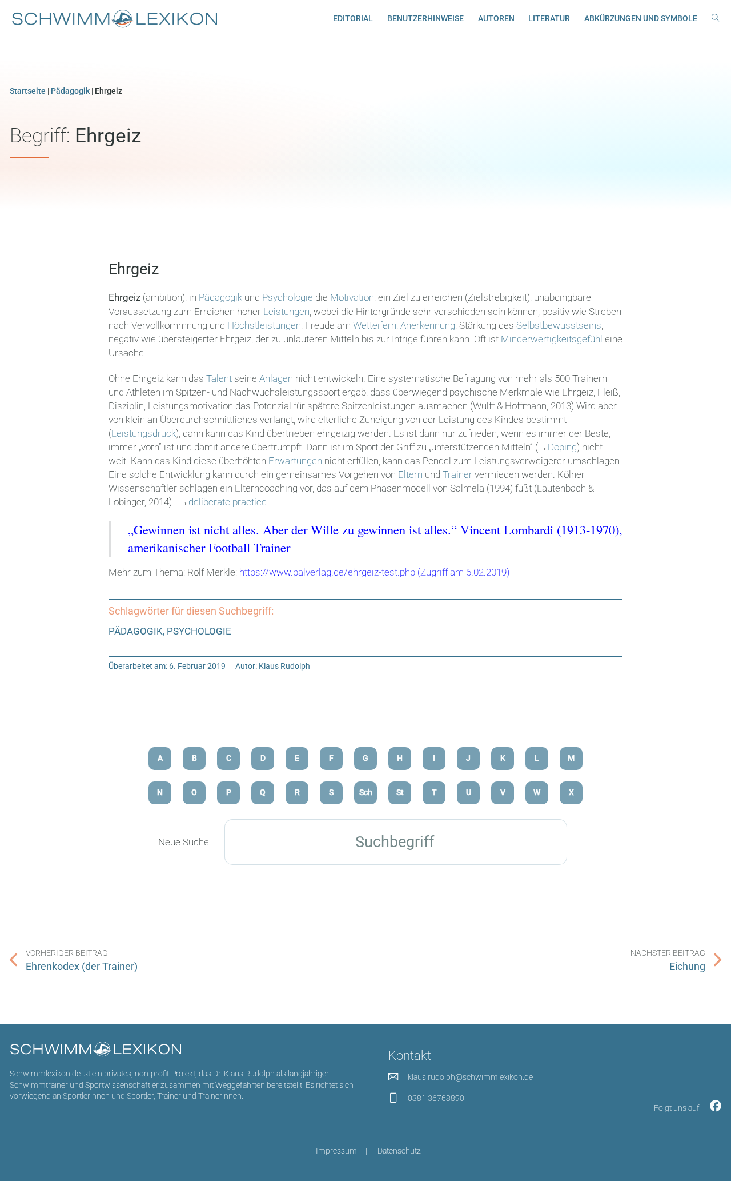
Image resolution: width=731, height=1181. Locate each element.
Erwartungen (295, 460)
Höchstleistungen (264, 325)
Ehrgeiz (134, 269)
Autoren (496, 18)
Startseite (28, 90)
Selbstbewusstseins (558, 325)
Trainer (457, 474)
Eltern (410, 474)
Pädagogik (70, 90)
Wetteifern (374, 325)
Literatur (549, 18)
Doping (562, 447)
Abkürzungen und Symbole (640, 18)
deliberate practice (227, 502)
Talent (219, 378)
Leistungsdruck (143, 433)
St (400, 792)
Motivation (352, 297)
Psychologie (287, 297)
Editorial (353, 18)
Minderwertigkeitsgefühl (552, 339)
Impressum (336, 1150)
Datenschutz (399, 1150)
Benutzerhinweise (425, 18)
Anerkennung (427, 325)
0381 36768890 (436, 1098)
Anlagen (276, 378)
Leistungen (286, 311)
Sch (365, 792)
